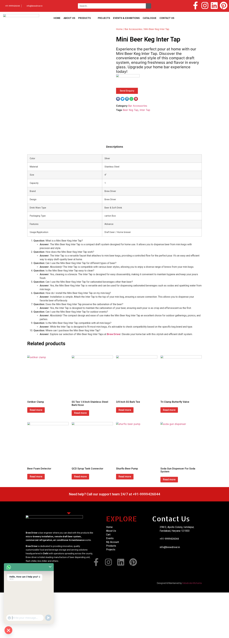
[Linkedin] (214, 5)
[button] (118, 99)
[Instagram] (205, 5)
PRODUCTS (84, 18)
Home (119, 29)
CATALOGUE (149, 18)
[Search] (148, 6)
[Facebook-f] (195, 5)
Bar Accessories (133, 29)
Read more (36, 409)
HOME (57, 18)
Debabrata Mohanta (192, 583)
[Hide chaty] (8, 630)
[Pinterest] (223, 5)
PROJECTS (104, 18)
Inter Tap (145, 109)
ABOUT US (69, 18)
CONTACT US (167, 18)
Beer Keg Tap (130, 109)
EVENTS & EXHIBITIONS (126, 18)
